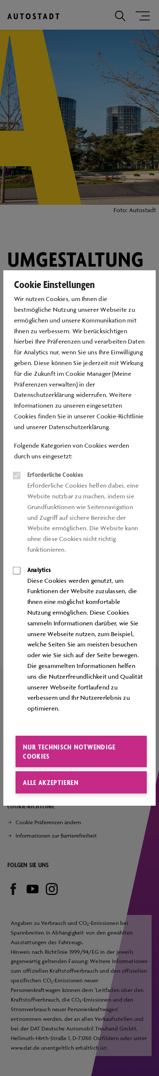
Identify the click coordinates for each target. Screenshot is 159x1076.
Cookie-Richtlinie (120, 416)
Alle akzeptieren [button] (50, 782)
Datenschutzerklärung (79, 427)
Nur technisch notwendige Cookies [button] (69, 751)
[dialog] (79, 538)
